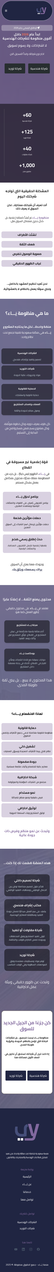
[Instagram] (31, 1249)
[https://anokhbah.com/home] (41, 10)
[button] (5, 10)
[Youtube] (16, 1249)
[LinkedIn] (23, 1249)
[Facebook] (38, 1249)
